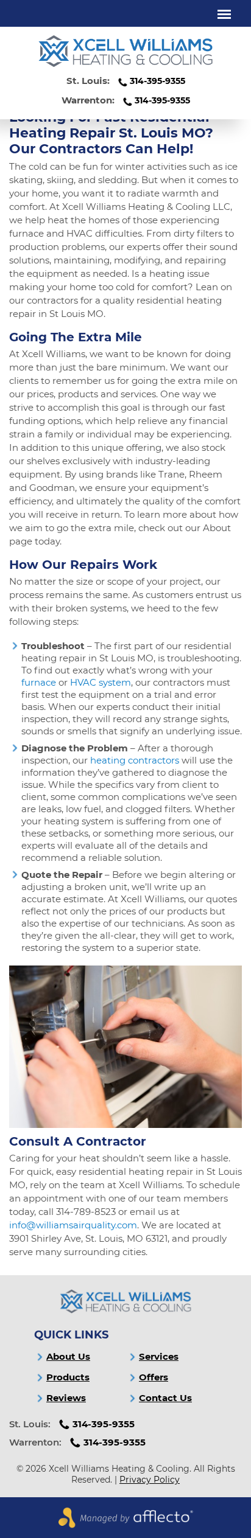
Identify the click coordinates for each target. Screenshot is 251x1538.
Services (159, 1356)
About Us (68, 1356)
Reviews (66, 1398)
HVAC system (100, 682)
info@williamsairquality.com (73, 1225)
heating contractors (134, 760)
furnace (38, 682)
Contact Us (165, 1398)
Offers (153, 1377)
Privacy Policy (149, 1479)
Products (68, 1377)
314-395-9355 (157, 80)
